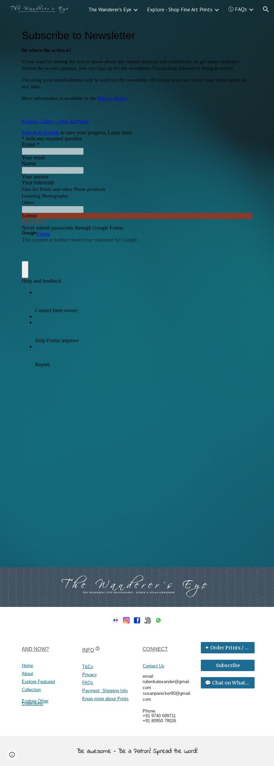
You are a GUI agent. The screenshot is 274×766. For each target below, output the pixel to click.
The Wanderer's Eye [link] (109, 9)
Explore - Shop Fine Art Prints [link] (180, 9)
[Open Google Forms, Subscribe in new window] (242, 35)
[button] (266, 9)
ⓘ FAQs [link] (237, 9)
